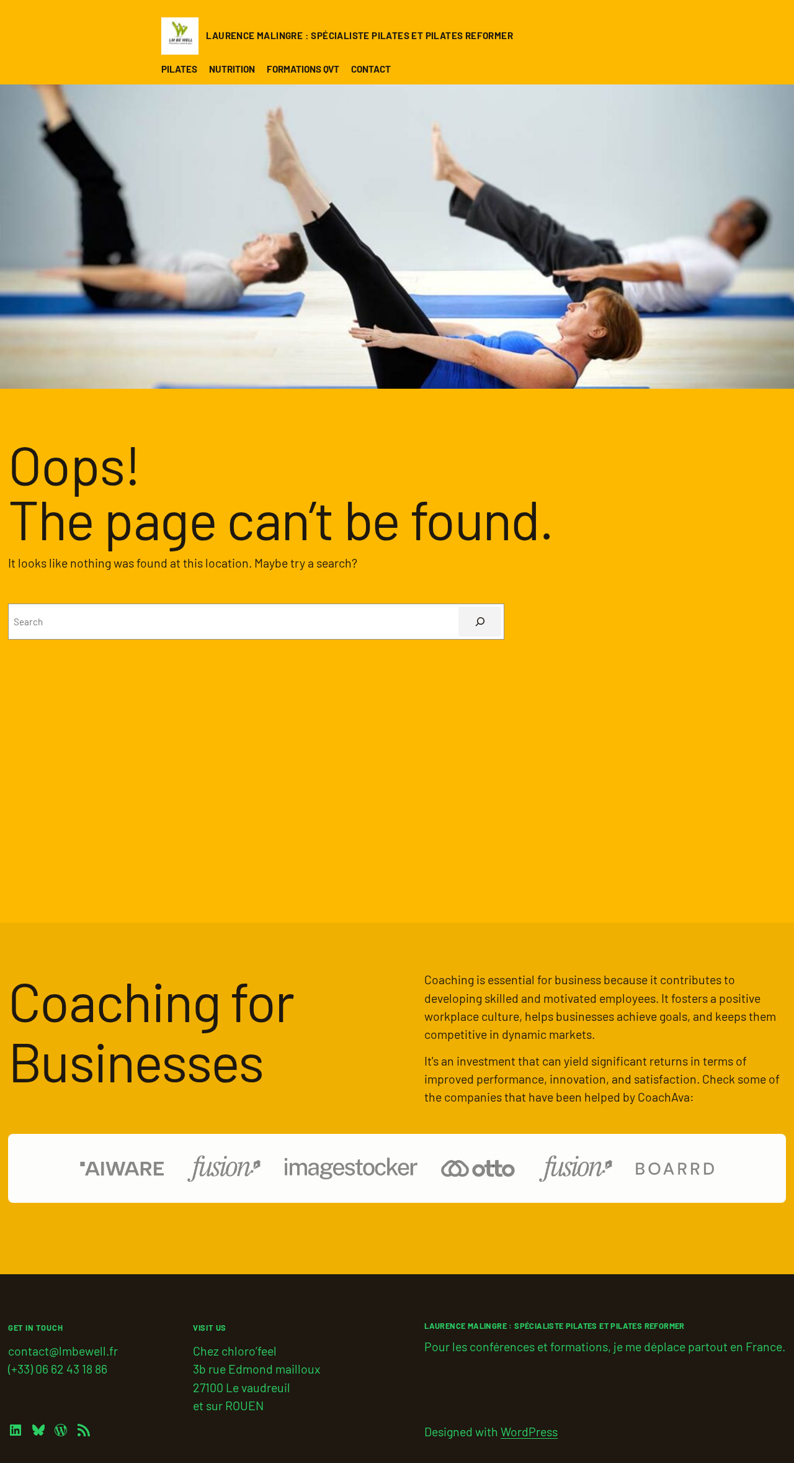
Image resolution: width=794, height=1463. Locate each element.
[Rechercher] (479, 621)
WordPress (529, 1431)
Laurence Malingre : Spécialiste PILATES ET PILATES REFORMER (359, 35)
